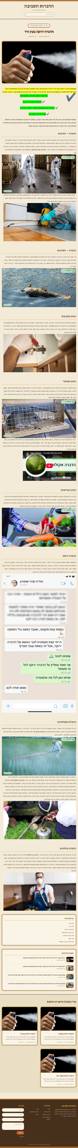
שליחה (20, 1133)
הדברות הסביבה (39, 6)
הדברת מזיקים (67, 935)
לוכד (70, 926)
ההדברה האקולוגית (17, 780)
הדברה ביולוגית (32, 855)
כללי (70, 923)
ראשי (46, 25)
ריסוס (70, 939)
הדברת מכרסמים (67, 932)
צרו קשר (22, 1136)
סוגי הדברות (68, 929)
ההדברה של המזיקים (39, 149)
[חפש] (25, 14)
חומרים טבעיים (39, 732)
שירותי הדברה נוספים (65, 942)
